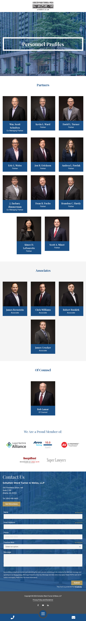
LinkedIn (48, 605)
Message (7, 552)
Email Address (9, 522)
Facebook (38, 605)
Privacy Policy (18, 575)
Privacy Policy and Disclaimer (43, 600)
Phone (6, 533)
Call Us (12, 617)
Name (6, 512)
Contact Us (73, 617)
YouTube (43, 605)
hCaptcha (78, 587)
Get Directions (11, 504)
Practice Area (9, 542)
